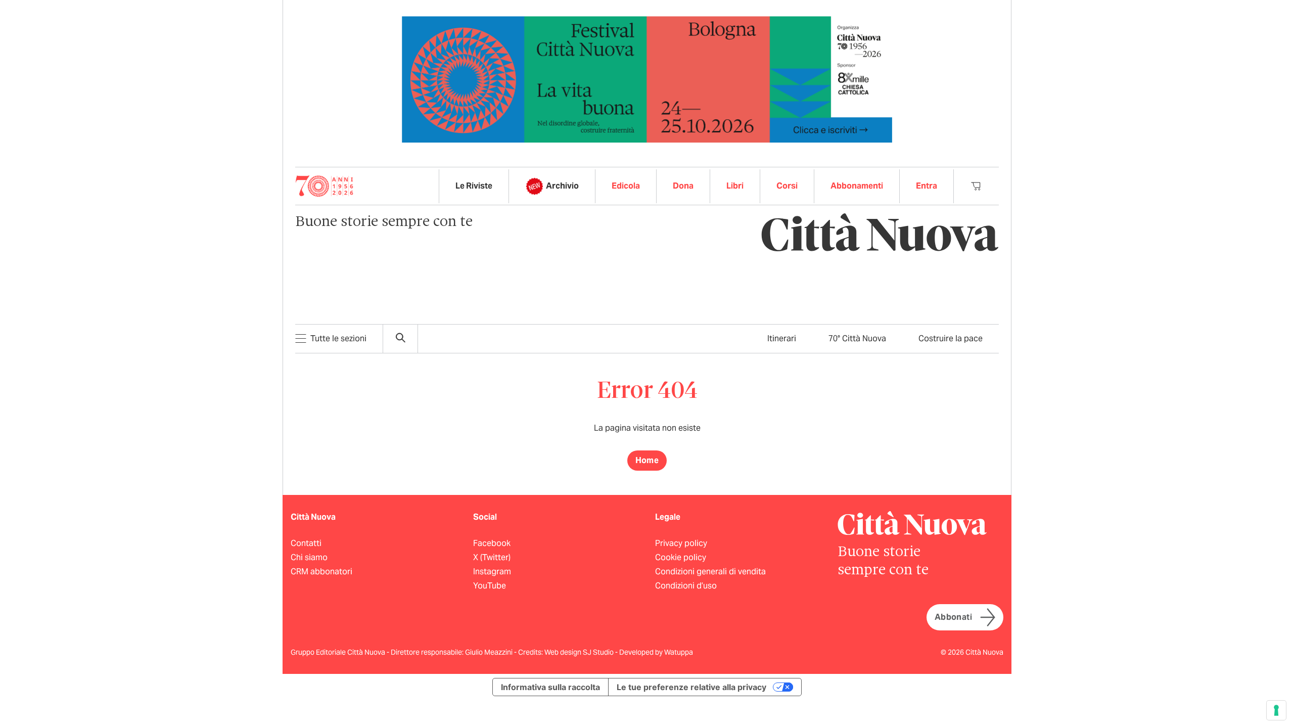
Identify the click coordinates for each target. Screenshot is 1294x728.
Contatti (306, 543)
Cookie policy (680, 557)
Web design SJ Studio (579, 652)
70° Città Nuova (857, 338)
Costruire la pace (950, 338)
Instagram (492, 571)
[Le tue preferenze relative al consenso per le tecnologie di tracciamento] (1276, 710)
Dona (683, 185)
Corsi (787, 185)
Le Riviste (473, 185)
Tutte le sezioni (338, 338)
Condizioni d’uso (686, 585)
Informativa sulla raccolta (550, 687)
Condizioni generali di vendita (710, 571)
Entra (926, 185)
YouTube (489, 585)
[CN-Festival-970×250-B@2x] (647, 78)
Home (647, 460)
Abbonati (953, 617)
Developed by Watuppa (656, 652)
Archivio (562, 185)
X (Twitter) (492, 557)
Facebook (492, 543)
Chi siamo (309, 557)
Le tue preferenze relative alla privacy (691, 687)
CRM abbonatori (321, 571)
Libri (735, 185)
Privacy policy (681, 543)
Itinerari (781, 338)
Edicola (626, 185)
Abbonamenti (856, 185)
